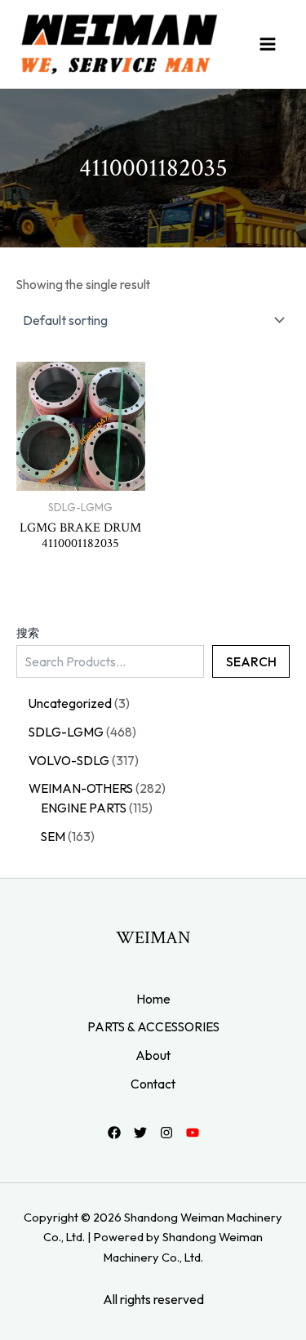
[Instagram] (166, 1132)
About (153, 1055)
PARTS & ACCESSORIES (153, 1026)
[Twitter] (140, 1132)
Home (153, 999)
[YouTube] (192, 1132)
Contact (153, 1083)
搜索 (27, 632)
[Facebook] (114, 1132)
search (251, 661)
